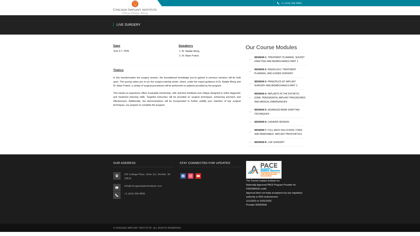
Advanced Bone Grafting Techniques (277, 111)
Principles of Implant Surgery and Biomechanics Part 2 (275, 83)
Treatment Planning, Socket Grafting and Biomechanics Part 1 (279, 59)
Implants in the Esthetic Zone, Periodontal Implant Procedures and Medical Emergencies (279, 97)
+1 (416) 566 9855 (291, 3)
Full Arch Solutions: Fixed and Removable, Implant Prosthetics (278, 132)
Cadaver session (271, 121)
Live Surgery (269, 142)
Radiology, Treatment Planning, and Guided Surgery (275, 71)
